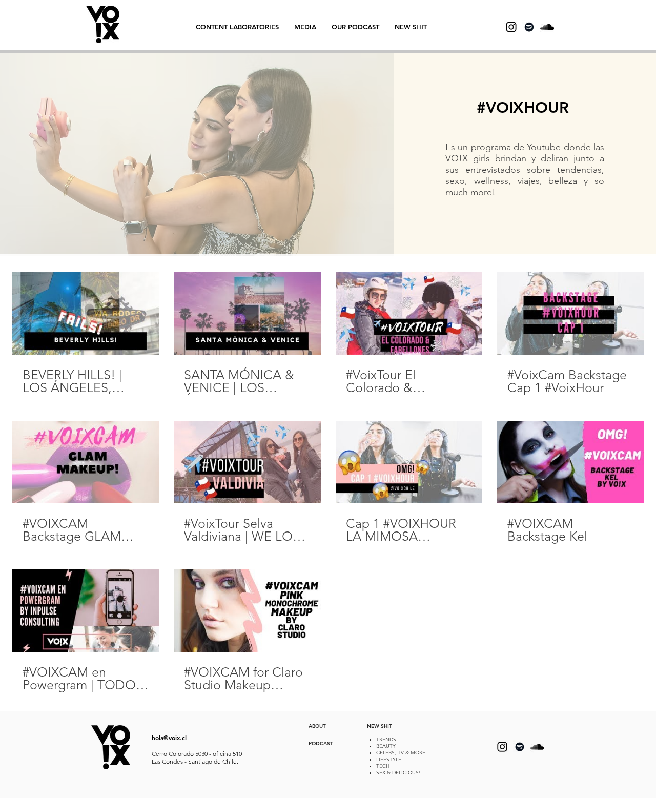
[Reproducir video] (85, 313)
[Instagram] (511, 27)
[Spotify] (529, 27)
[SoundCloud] (547, 27)
